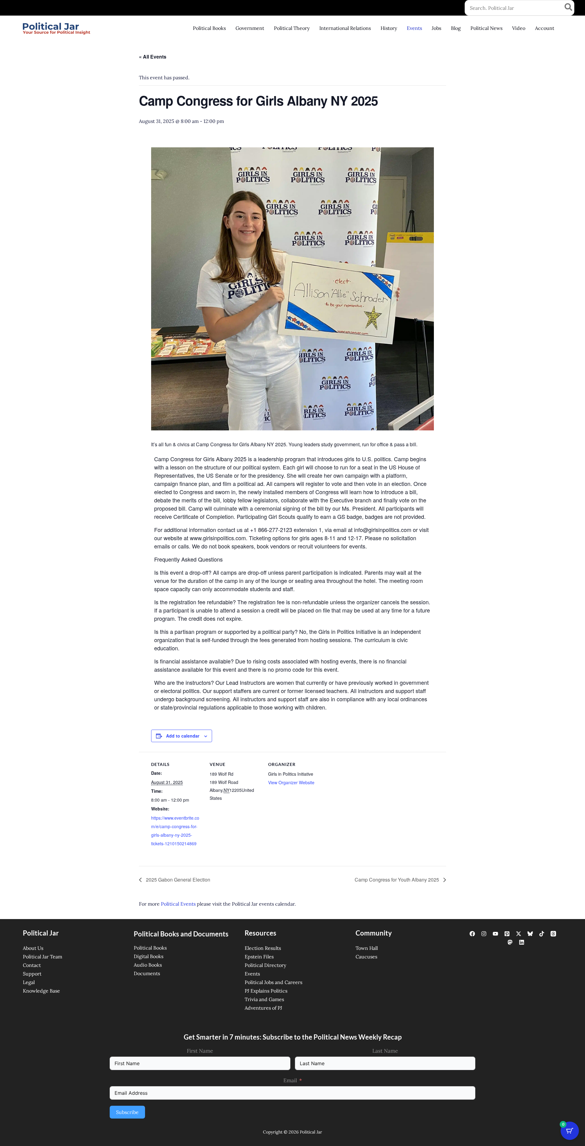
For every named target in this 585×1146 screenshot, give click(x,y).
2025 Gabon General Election (177, 879)
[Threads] (553, 933)
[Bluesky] (530, 933)
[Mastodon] (510, 942)
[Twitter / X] (518, 933)
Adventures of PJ (263, 1008)
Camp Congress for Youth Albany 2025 (397, 879)
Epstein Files (259, 957)
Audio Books (148, 965)
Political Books (150, 948)
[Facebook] (472, 933)
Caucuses (366, 957)
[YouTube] (495, 933)
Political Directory (265, 965)
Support (32, 974)
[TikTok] (541, 933)
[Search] (568, 7)
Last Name (385, 1050)
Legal (29, 982)
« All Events (152, 56)
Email (290, 1080)
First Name (200, 1050)
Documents (147, 973)
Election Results (263, 948)
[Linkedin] (521, 942)
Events (252, 974)
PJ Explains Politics (266, 991)
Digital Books (148, 956)
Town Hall (367, 948)
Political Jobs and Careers (273, 982)
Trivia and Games (264, 999)
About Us (33, 948)
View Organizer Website (291, 782)
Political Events (178, 904)
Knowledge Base (41, 991)
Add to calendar (182, 736)
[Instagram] (484, 933)
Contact (32, 965)
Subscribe (127, 1112)
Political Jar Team (42, 957)
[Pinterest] (507, 933)
